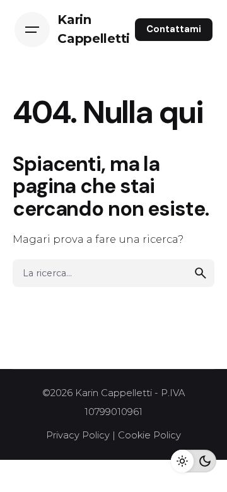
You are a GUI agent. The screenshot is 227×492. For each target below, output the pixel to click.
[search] (200, 273)
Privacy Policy (78, 435)
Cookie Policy (149, 435)
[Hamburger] (32, 29)
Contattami (173, 29)
